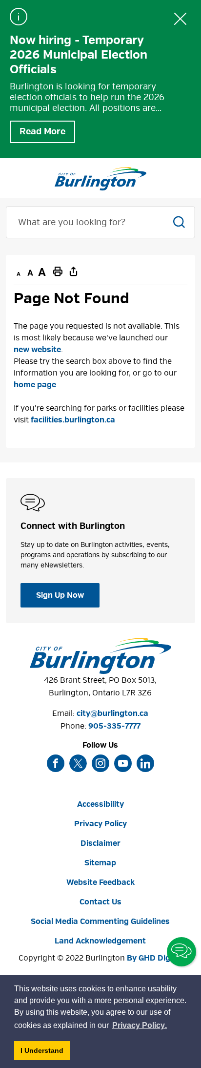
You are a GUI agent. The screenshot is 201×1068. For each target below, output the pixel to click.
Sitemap (100, 863)
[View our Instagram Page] (100, 763)
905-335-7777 (114, 726)
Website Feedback (100, 882)
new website (37, 350)
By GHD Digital (154, 958)
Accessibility (100, 804)
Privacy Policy (100, 824)
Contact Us (100, 902)
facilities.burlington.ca (73, 420)
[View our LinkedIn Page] (145, 763)
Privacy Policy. (140, 1027)
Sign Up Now (60, 595)
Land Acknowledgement (100, 941)
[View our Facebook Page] (55, 763)
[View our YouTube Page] (123, 763)
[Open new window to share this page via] (73, 271)
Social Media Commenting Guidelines (100, 921)
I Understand (45, 1053)
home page (35, 385)
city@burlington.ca (112, 713)
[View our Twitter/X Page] (78, 763)
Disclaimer (100, 843)
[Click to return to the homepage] (100, 178)
